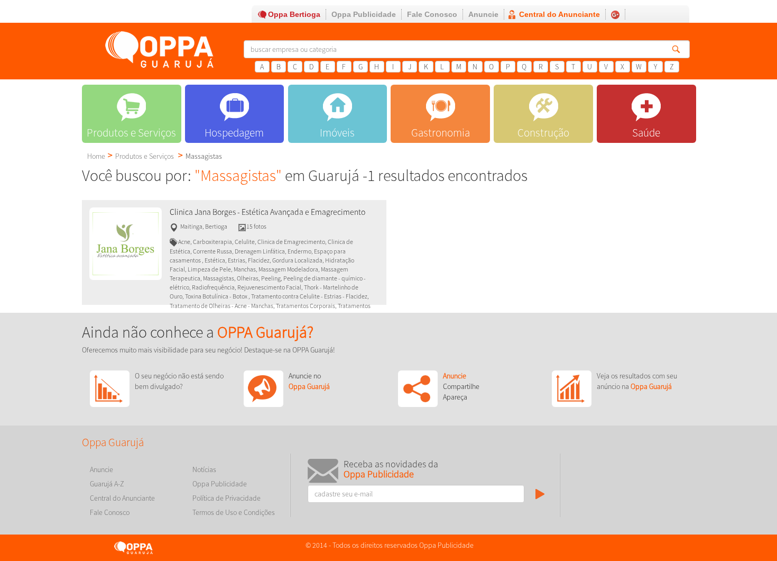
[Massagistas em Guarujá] (125, 243)
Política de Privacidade (226, 498)
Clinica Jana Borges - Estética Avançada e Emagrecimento (267, 212)
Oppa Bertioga (294, 14)
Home (96, 156)
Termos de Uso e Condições (233, 512)
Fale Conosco (432, 14)
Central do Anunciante (559, 14)
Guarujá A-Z (107, 483)
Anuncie (483, 14)
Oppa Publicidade (363, 14)
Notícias (204, 469)
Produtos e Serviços (144, 156)
